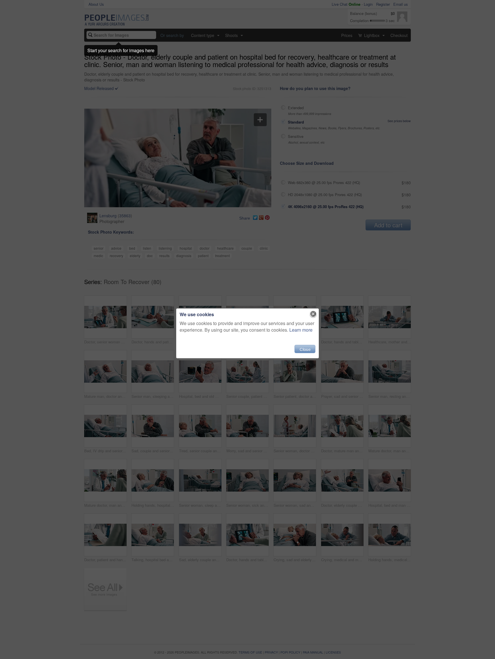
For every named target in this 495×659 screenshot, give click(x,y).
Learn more (301, 329)
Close (305, 349)
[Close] (313, 314)
